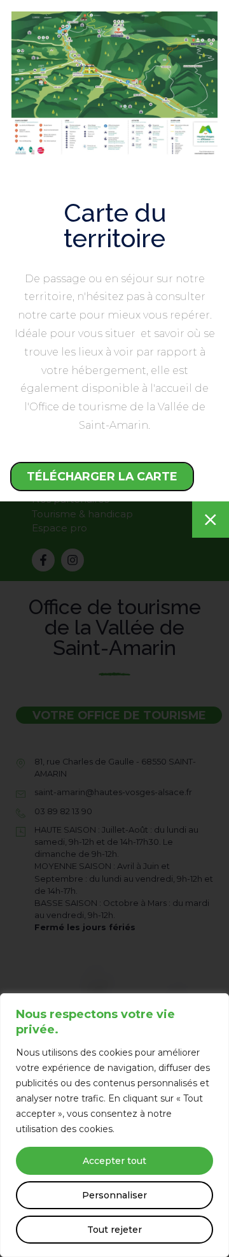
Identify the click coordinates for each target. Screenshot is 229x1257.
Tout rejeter (114, 1229)
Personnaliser (114, 1195)
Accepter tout (114, 1161)
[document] (114, 628)
